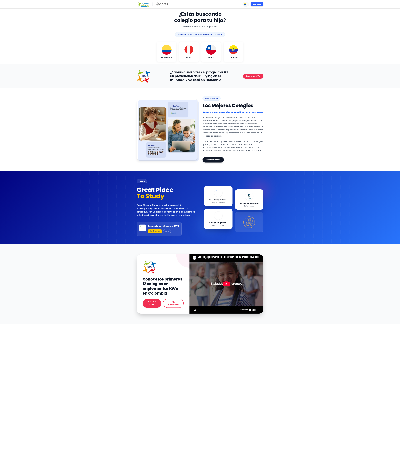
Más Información (173, 303)
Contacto (257, 4)
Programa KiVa (253, 76)
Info (167, 231)
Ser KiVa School (152, 303)
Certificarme (155, 231)
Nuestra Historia (213, 160)
